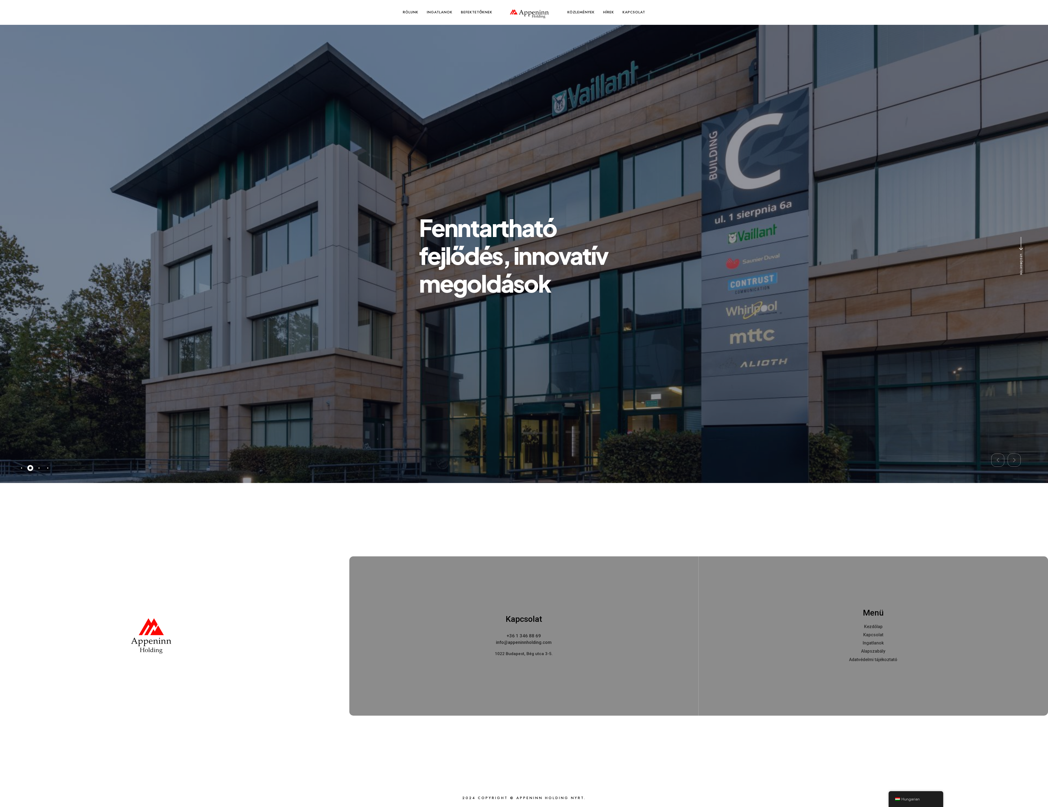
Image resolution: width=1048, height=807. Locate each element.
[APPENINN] (529, 14)
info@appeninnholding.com (524, 642)
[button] (997, 460)
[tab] (22, 468)
